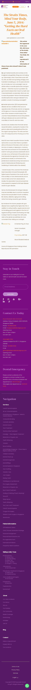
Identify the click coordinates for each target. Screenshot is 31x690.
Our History (6, 602)
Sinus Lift (5, 496)
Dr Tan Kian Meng (10, 558)
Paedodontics (7, 586)
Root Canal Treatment (9, 490)
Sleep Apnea (6, 499)
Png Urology (18, 235)
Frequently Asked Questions (11, 545)
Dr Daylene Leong (10, 574)
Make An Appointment (9, 641)
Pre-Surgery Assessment (10, 484)
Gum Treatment (7, 428)
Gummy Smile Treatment (10, 431)
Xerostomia (6, 517)
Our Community (7, 611)
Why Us (5, 605)
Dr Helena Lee (9, 572)
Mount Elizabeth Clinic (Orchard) (12, 319)
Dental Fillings (7, 463)
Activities (5, 620)
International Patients (9, 542)
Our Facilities (6, 608)
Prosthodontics (7, 555)
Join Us (5, 623)
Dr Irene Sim (8, 583)
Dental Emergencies (9, 460)
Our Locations (7, 647)
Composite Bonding (9, 419)
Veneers (5, 443)
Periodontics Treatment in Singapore (13, 571)
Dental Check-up (8, 457)
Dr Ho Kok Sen (9, 578)
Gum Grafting (7, 469)
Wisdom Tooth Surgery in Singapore (13, 514)
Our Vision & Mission (9, 599)
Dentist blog (6, 617)
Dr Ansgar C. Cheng (11, 563)
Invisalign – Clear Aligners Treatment (13, 434)
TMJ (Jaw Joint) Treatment (11, 505)
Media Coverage (8, 614)
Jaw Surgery (6, 475)
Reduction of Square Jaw (10, 437)
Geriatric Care (7, 472)
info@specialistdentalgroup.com (16, 328)
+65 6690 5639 (11, 346)
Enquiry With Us (7, 644)
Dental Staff (6, 589)
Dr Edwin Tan (9, 560)
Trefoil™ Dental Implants (10, 408)
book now (15, 6)
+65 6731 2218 (16, 382)
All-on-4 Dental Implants (10, 411)
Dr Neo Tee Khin (9, 562)
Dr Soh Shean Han (10, 568)
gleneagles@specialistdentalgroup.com (15, 350)
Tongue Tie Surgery (8, 511)
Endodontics (6, 581)
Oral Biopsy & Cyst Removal (11, 481)
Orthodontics (7, 566)
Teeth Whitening (7, 440)
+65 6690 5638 (11, 325)
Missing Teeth (7, 478)
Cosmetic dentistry (8, 422)
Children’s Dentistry (8, 454)
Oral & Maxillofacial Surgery (11, 577)
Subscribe (10, 294)
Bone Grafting (7, 446)
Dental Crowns (7, 425)
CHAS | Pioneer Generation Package (13, 530)
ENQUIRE (22, 6)
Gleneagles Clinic (8, 339)
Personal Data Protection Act (11, 536)
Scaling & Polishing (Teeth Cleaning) (13, 493)
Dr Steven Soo (9, 557)
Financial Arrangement (9, 533)
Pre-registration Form (9, 539)
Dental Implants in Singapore (11, 466)
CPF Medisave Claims (9, 527)
